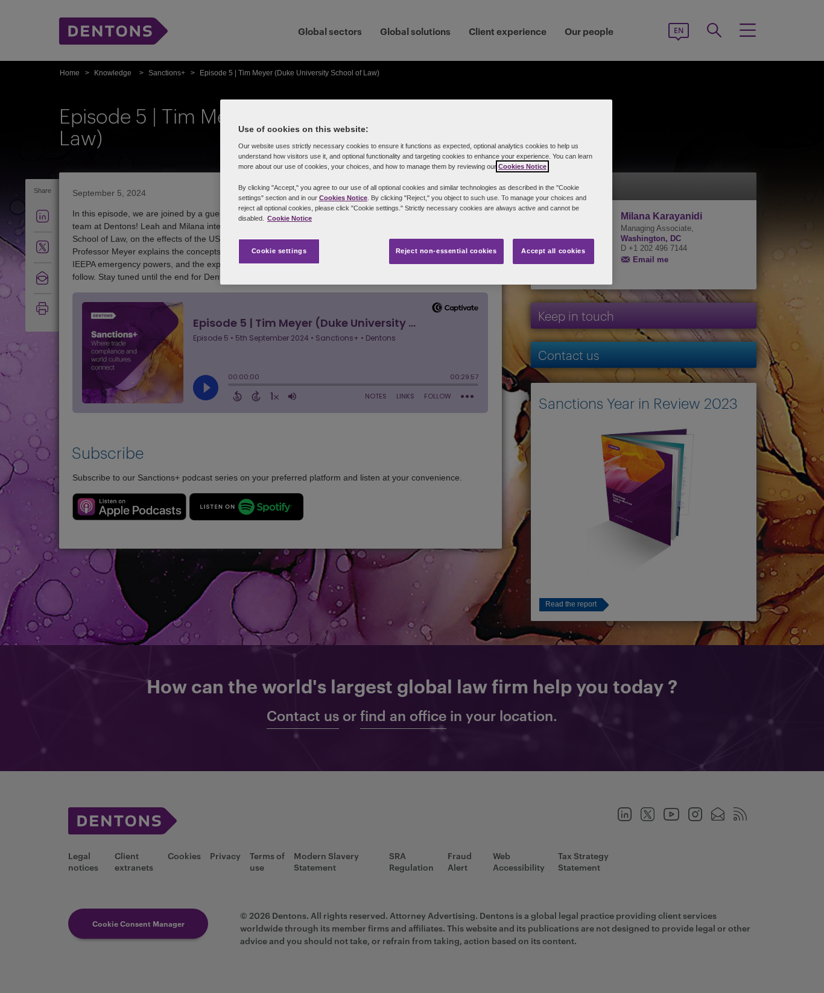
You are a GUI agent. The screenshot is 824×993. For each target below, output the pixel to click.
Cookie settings (279, 250)
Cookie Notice (289, 218)
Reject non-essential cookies (446, 250)
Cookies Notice (522, 166)
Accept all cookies (553, 250)
